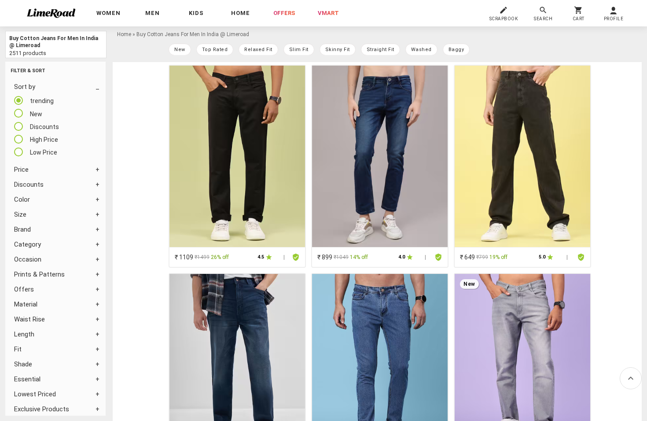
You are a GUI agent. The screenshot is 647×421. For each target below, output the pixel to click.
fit (18, 349)
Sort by (24, 87)
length (24, 334)
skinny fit (337, 49)
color (22, 199)
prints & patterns (39, 274)
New (179, 49)
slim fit (299, 49)
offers (284, 13)
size (20, 214)
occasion (27, 259)
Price (21, 170)
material (25, 304)
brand (22, 229)
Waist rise (29, 319)
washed (421, 49)
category (27, 244)
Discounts (29, 184)
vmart (328, 13)
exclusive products (41, 409)
